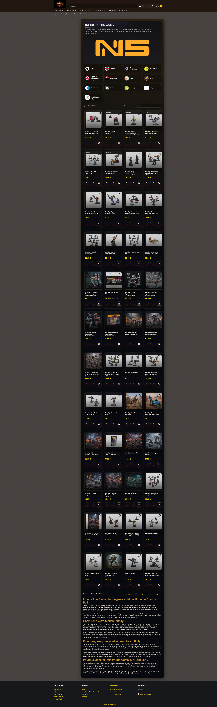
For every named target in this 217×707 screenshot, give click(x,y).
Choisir (147, 106)
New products (58, 689)
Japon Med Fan (85, 10)
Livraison (84, 689)
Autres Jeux (57, 692)
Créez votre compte (116, 694)
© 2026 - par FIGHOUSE (108, 704)
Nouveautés (113, 10)
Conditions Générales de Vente (91, 692)
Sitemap (84, 696)
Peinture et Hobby (100, 10)
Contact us (85, 694)
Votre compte (114, 685)
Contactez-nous (132, 1)
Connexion (113, 692)
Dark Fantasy (59, 10)
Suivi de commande (116, 689)
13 (150, 594)
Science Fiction (72, 10)
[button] (144, 6)
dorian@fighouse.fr (146, 694)
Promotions (123, 10)
